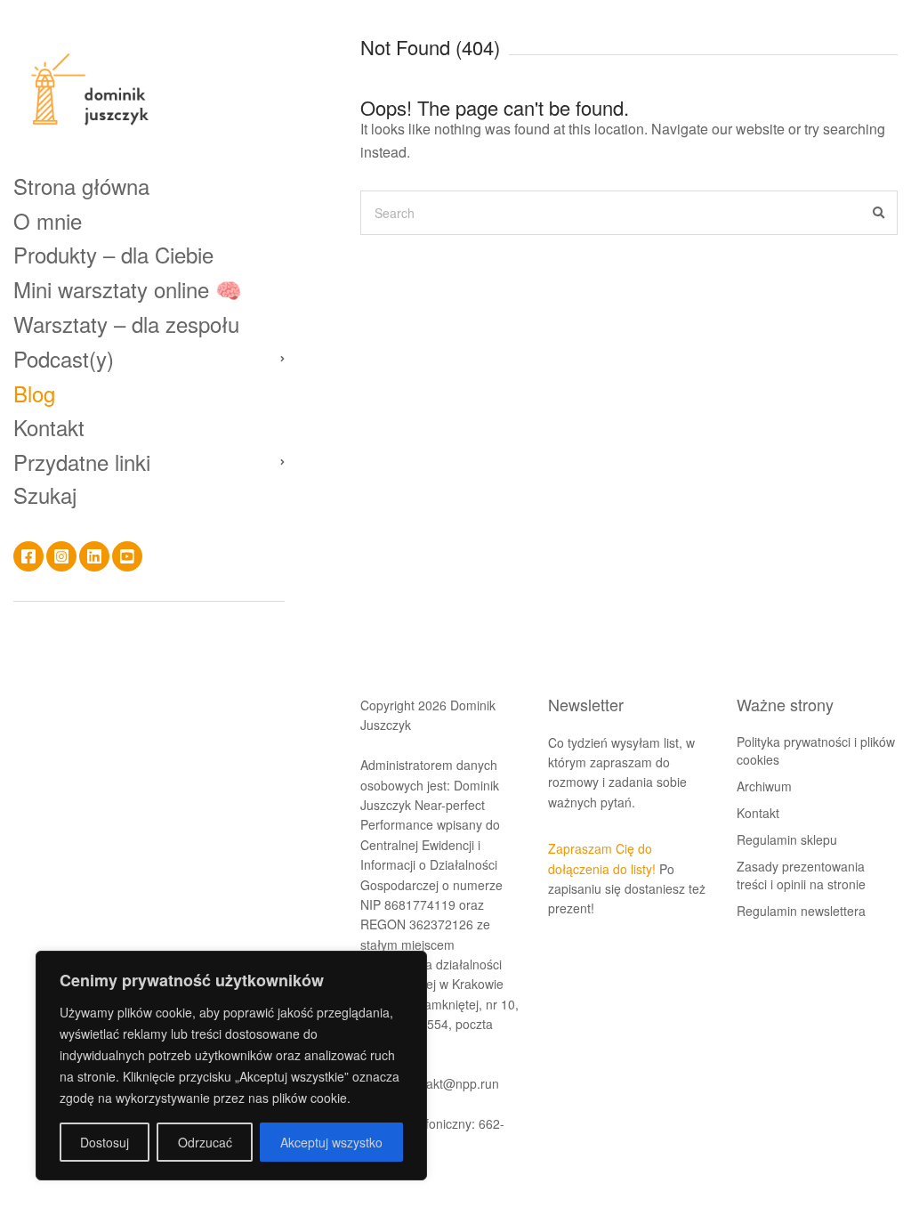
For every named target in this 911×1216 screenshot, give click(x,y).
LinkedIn (94, 556)
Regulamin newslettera (801, 911)
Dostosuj (104, 1142)
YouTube (127, 556)
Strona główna (81, 185)
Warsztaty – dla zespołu (126, 323)
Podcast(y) (63, 358)
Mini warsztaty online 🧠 (127, 288)
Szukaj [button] (45, 495)
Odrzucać (205, 1142)
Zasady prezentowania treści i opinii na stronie (801, 875)
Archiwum (764, 786)
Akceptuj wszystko (331, 1142)
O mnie (47, 220)
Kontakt (49, 426)
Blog (34, 393)
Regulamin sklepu (787, 839)
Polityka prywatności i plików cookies (816, 750)
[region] (231, 1065)
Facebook (28, 556)
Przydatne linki (81, 461)
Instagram (61, 556)
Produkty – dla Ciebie (113, 254)
